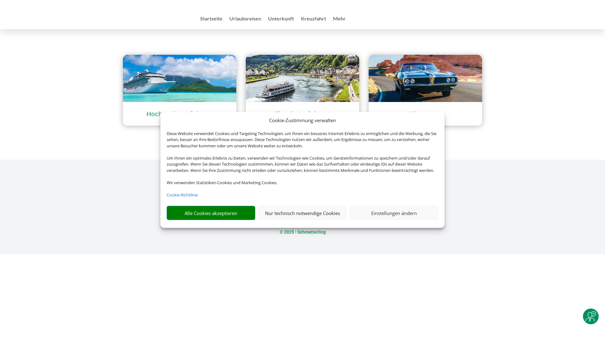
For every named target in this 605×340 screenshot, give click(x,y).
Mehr (339, 18)
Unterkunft (281, 18)
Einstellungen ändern (394, 213)
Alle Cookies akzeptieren (211, 213)
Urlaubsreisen (245, 18)
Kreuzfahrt (313, 18)
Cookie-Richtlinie (182, 195)
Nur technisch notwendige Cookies (302, 213)
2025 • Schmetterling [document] (304, 232)
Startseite (211, 18)
